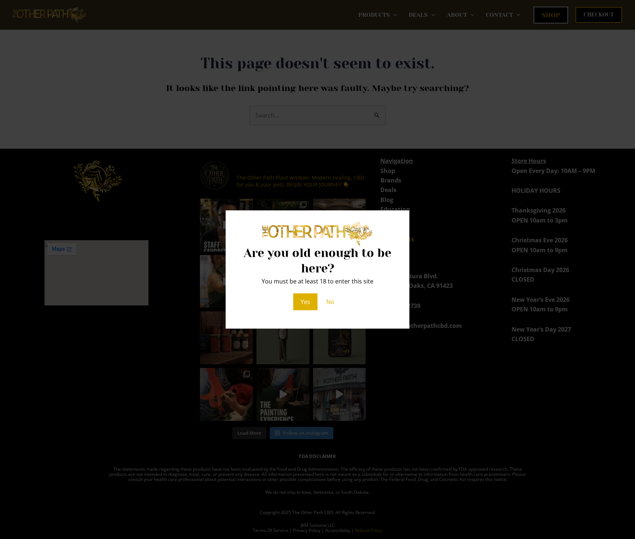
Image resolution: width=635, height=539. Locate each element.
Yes (305, 302)
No (330, 302)
